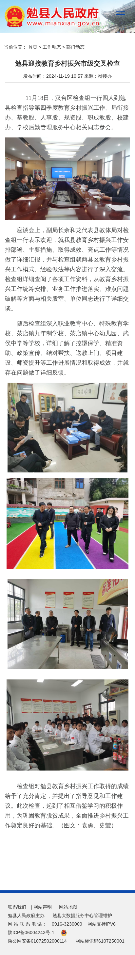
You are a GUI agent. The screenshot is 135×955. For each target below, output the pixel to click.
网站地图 (68, 907)
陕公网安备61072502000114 (37, 941)
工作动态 (52, 47)
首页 (32, 47)
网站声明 (42, 907)
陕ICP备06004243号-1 (31, 932)
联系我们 (17, 907)
